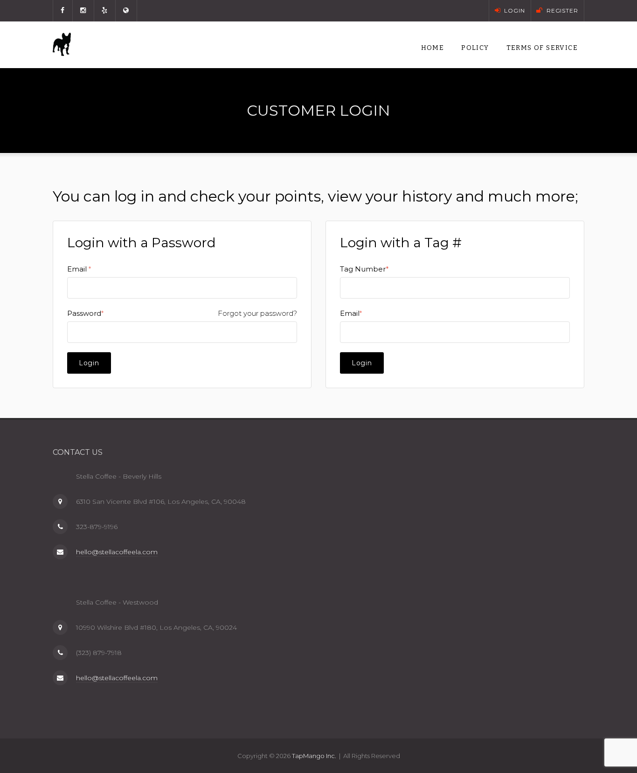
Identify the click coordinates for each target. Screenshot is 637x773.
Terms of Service (542, 48)
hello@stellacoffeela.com (117, 552)
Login (89, 363)
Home (432, 48)
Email (77, 269)
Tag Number (364, 269)
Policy (475, 48)
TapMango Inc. (314, 755)
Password (84, 313)
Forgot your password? (257, 313)
